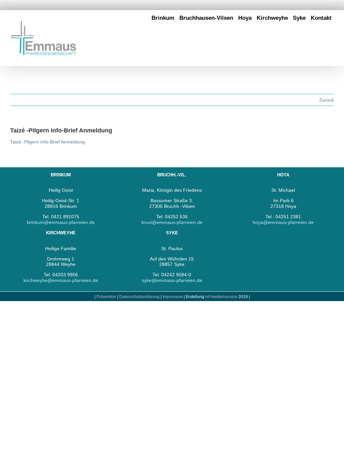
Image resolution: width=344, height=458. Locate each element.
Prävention (106, 296)
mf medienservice (221, 296)
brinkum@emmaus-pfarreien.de (61, 222)
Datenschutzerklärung (139, 296)
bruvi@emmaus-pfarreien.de (172, 222)
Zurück (326, 100)
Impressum (173, 296)
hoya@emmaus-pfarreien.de (283, 222)
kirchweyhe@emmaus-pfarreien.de (61, 280)
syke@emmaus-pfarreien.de (172, 280)
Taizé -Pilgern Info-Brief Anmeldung (47, 142)
